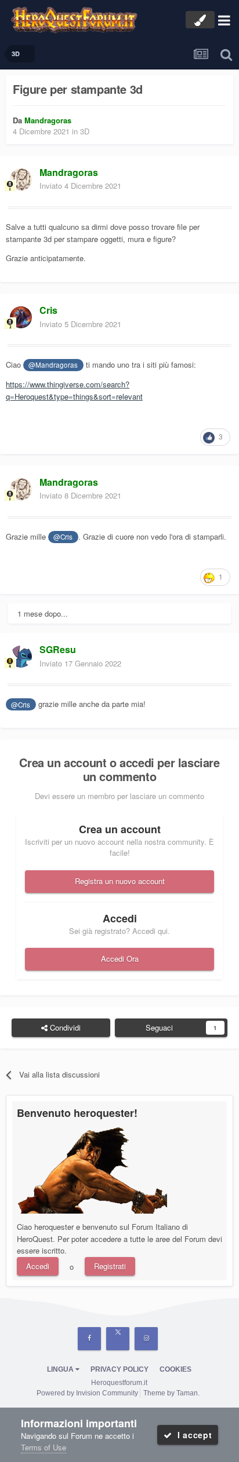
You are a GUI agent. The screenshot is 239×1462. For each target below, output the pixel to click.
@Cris (63, 536)
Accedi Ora (120, 958)
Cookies (175, 1369)
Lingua (61, 1369)
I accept (192, 1435)
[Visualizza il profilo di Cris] (20, 317)
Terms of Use (43, 1447)
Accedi (37, 1266)
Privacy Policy (119, 1369)
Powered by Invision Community (87, 1393)
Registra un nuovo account (120, 880)
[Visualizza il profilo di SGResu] (20, 656)
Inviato (80, 185)
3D (84, 131)
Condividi (64, 1027)
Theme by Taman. (171, 1393)
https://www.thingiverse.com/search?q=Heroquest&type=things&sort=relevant (74, 390)
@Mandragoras (53, 364)
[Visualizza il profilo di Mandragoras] (20, 179)
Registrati (110, 1266)
